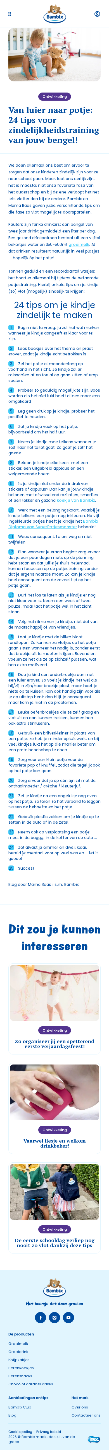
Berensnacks (20, 1376)
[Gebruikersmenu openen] (97, 14)
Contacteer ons (86, 1415)
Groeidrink (18, 1351)
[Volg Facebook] (40, 1317)
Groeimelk (18, 1343)
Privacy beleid (48, 1431)
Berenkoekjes (21, 1368)
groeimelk (78, 244)
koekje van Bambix (76, 500)
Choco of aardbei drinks (30, 1384)
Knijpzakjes (19, 1359)
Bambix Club (19, 1407)
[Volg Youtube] (68, 1317)
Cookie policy (20, 1431)
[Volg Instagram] (54, 1317)
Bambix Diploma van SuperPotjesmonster (53, 524)
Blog (12, 1415)
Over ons (80, 1407)
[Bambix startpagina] (54, 13)
